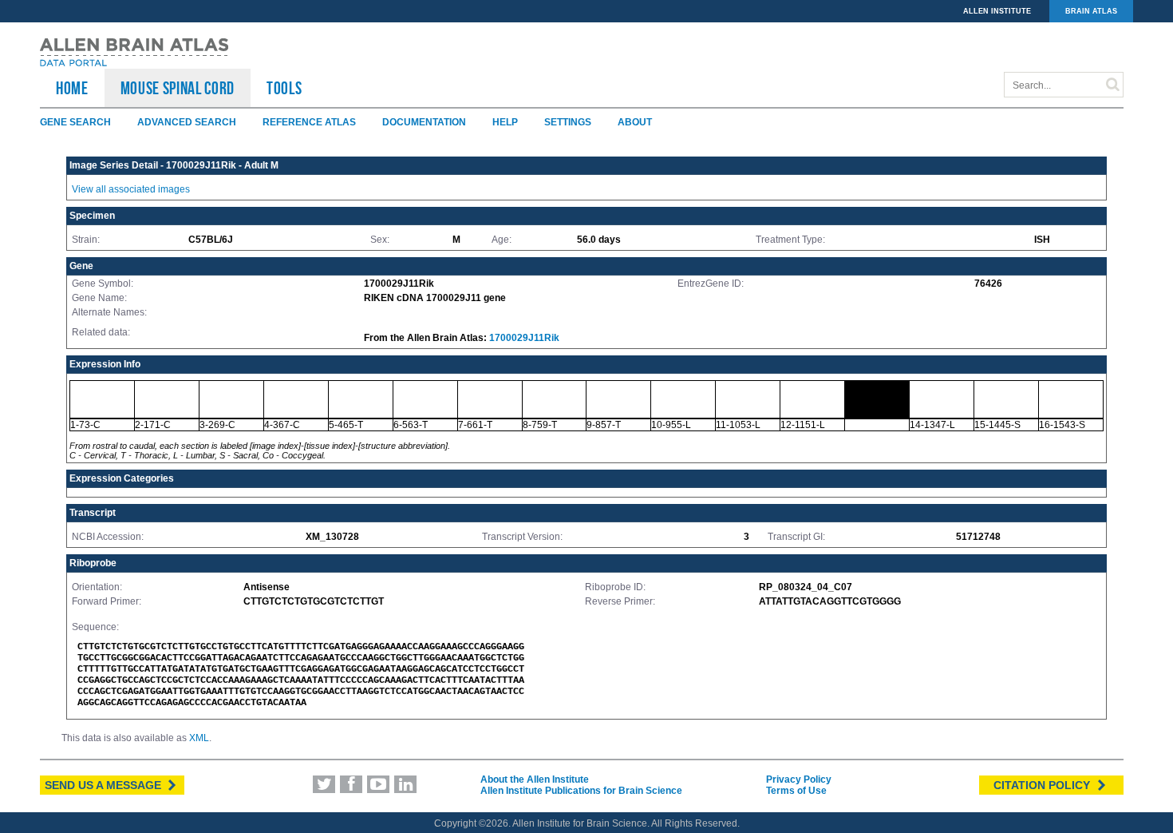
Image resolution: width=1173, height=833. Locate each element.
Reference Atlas (309, 122)
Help (505, 122)
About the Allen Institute (534, 779)
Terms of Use (796, 790)
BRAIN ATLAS (1091, 11)
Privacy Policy (798, 779)
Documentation (424, 122)
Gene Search (75, 122)
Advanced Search (186, 122)
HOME (72, 87)
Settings (567, 122)
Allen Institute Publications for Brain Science (581, 790)
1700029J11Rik (524, 337)
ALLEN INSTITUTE (997, 11)
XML (199, 738)
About (635, 122)
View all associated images (131, 189)
